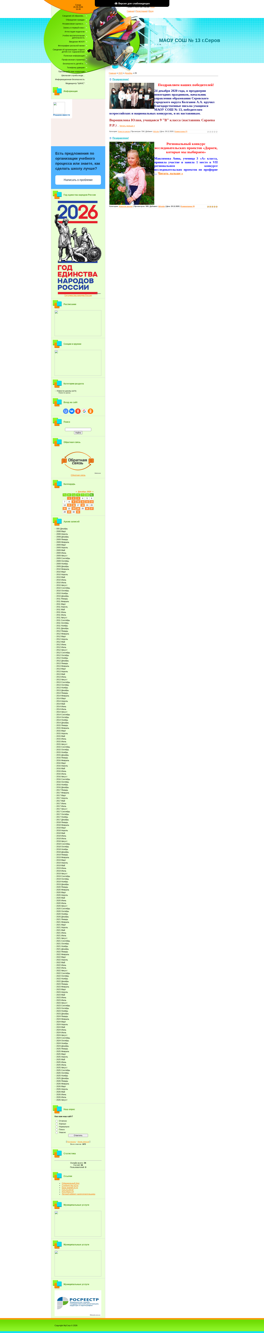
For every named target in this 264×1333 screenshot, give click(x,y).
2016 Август (61, 776)
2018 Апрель (62, 830)
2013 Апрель (62, 671)
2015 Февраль (62, 728)
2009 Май (60, 550)
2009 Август (61, 556)
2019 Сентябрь (63, 876)
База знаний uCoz (70, 1187)
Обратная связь (78, 475)
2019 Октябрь (62, 879)
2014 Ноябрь (62, 720)
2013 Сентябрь (63, 682)
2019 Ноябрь (62, 882)
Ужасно (62, 1132)
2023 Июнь (61, 997)
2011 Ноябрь (62, 626)
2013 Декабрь (62, 690)
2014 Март (61, 698)
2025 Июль (61, 1065)
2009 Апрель (62, 547)
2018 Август (61, 841)
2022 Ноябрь (62, 979)
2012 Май (60, 642)
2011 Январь (62, 599)
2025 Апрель (62, 1057)
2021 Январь (62, 919)
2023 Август (61, 1003)
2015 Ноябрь (62, 752)
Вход (151, 11)
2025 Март (61, 1054)
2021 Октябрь (62, 943)
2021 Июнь (61, 933)
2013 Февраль (62, 666)
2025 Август (61, 1067)
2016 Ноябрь (62, 785)
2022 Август (61, 970)
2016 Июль (61, 774)
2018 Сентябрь (63, 844)
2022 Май (60, 962)
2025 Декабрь (62, 1078)
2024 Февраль (62, 1019)
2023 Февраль (62, 987)
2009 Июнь (61, 553)
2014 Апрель (62, 701)
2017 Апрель (62, 798)
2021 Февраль (62, 922)
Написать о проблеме (78, 179)
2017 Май (60, 801)
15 (69, 505)
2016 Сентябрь (63, 779)
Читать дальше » (127, 126)
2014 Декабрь (62, 723)
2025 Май (60, 1059)
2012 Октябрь (62, 655)
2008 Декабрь (62, 537)
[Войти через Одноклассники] (90, 411)
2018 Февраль (62, 825)
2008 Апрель (62, 534)
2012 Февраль (62, 634)
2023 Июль (61, 1000)
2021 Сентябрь (63, 941)
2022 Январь (62, 952)
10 (78, 502)
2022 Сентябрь (63, 973)
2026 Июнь (61, 1094)
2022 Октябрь (62, 976)
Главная (130, 11)
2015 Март (61, 731)
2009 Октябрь (62, 561)
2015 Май (60, 736)
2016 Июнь (61, 771)
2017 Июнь (61, 803)
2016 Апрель (62, 766)
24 (78, 508)
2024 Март (61, 1022)
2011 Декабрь (62, 628)
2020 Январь (62, 887)
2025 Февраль (62, 1051)
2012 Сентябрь (63, 653)
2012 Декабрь (62, 661)
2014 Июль (61, 709)
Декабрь (128, 73)
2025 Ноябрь (62, 1076)
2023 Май (60, 995)
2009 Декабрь (62, 566)
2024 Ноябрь (62, 1043)
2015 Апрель (62, 733)
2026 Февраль (62, 1084)
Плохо (62, 1129)
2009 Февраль (62, 542)
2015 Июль (61, 741)
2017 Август (61, 809)
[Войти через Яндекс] (78, 411)
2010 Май (60, 577)
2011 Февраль (62, 601)
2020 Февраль (62, 890)
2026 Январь (62, 1081)
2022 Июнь (61, 965)
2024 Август (61, 1035)
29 (69, 512)
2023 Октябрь (62, 1008)
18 (83, 505)
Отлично (63, 1121)
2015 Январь (62, 725)
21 (65, 508)
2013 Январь (62, 663)
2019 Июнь (61, 868)
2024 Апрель (62, 1024)
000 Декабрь (62, 529)
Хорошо (62, 1124)
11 (83, 502)
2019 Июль (61, 871)
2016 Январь (62, 758)
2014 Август (61, 712)
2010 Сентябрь (63, 588)
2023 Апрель (62, 992)
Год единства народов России (78, 295)
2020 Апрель (62, 895)
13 (92, 502)
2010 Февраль (62, 569)
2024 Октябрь (62, 1040)
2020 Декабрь (62, 917)
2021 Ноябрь (62, 946)
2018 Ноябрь (62, 849)
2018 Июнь (61, 836)
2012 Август (61, 650)
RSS (152, 7)
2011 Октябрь (62, 623)
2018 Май (60, 833)
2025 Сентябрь (63, 1070)
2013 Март (61, 669)
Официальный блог (71, 1183)
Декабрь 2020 (84, 492)
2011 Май (60, 609)
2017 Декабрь (62, 820)
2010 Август (61, 585)
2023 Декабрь (62, 1014)
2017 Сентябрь (63, 811)
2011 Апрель (62, 607)
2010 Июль (61, 582)
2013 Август (61, 679)
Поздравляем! (120, 79)
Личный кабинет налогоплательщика (78, 1194)
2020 (120, 73)
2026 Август (61, 1100)
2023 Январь (62, 984)
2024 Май (60, 1027)
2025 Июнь (61, 1062)
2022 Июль (61, 968)
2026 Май (60, 1092)
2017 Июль (61, 806)
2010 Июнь (61, 580)
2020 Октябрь (62, 911)
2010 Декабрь (62, 596)
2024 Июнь (61, 1030)
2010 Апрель (62, 574)
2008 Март (61, 531)
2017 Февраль (62, 793)
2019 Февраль (62, 857)
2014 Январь (62, 693)
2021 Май (60, 930)
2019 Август (61, 873)
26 (87, 508)
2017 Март (61, 795)
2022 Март (61, 957)
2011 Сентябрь (63, 620)
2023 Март (61, 989)
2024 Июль (61, 1032)
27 (92, 508)
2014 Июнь (61, 706)
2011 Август (61, 617)
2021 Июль (61, 935)
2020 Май (60, 898)
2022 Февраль (62, 954)
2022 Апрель (62, 960)
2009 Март (61, 545)
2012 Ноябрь (62, 658)
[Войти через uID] (65, 411)
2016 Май (60, 768)
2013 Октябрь (62, 685)
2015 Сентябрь (63, 747)
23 (74, 508)
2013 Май (60, 674)
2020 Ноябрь (62, 914)
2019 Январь (62, 855)
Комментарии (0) (181, 131)
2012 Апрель (62, 639)
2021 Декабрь (62, 949)
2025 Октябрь (62, 1073)
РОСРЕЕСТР (68, 1192)
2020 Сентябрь (63, 908)
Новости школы (64, 391)
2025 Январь (62, 1049)
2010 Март (61, 572)
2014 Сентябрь (63, 714)
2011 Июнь (61, 612)
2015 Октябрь (62, 749)
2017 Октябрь (62, 814)
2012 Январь (62, 631)
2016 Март (61, 763)
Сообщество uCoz (70, 1185)
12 (87, 502)
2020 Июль (61, 903)
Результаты (71, 1142)
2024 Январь (62, 1016)
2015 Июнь (61, 739)
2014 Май (60, 704)
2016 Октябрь (62, 782)
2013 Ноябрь (62, 688)
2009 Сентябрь (63, 558)
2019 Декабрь (62, 884)
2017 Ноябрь (62, 817)
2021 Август (61, 938)
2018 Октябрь (62, 846)
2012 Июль (61, 647)
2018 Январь (62, 822)
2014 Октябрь (62, 717)
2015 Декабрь (62, 755)
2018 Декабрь (62, 852)
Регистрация (141, 11)
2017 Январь (62, 790)
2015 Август (61, 744)
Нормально (64, 1127)
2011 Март (61, 604)
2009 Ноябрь (62, 564)
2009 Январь (62, 539)
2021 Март (61, 925)
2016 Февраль (62, 760)
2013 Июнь (61, 677)
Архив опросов (83, 1142)
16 (74, 505)
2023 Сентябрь (63, 1005)
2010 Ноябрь (62, 593)
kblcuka (156, 131)
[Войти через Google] (84, 411)
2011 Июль (61, 615)
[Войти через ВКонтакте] (72, 411)
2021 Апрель (62, 927)
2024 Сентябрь (63, 1038)
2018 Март (61, 828)
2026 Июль (61, 1097)
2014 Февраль (62, 696)
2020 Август (61, 906)
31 (78, 512)
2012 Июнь (61, 644)
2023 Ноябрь (62, 1011)
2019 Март (61, 860)
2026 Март (61, 1086)
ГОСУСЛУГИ (67, 1190)
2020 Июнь (61, 900)
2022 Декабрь (62, 981)
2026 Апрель (62, 1089)
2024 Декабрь (62, 1046)
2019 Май (60, 865)
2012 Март (61, 636)
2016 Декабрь (62, 787)
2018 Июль (61, 838)
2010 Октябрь (62, 591)
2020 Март (61, 892)
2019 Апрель (62, 863)
